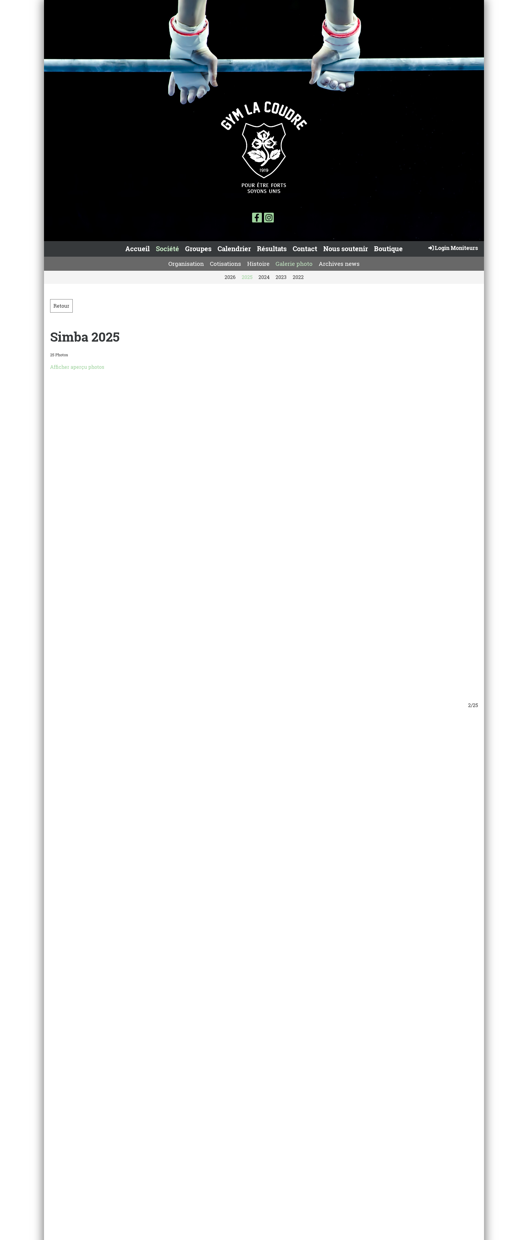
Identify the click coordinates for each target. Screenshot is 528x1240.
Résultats (272, 248)
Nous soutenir (345, 248)
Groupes (198, 248)
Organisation (186, 263)
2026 (230, 277)
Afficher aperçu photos (77, 367)
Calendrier (234, 248)
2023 (281, 277)
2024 (264, 277)
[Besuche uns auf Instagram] (269, 218)
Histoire (258, 263)
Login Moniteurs (456, 247)
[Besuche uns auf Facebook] (257, 218)
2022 (298, 277)
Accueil (137, 248)
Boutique (388, 248)
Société (167, 248)
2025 (247, 277)
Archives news (339, 263)
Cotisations (225, 263)
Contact (305, 248)
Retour (61, 306)
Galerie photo (294, 263)
